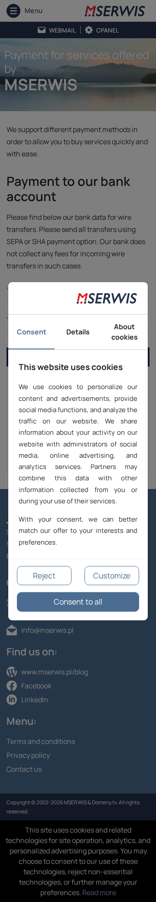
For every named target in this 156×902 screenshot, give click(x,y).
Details (78, 332)
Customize (111, 575)
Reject (44, 575)
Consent (31, 332)
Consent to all (78, 602)
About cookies (124, 332)
